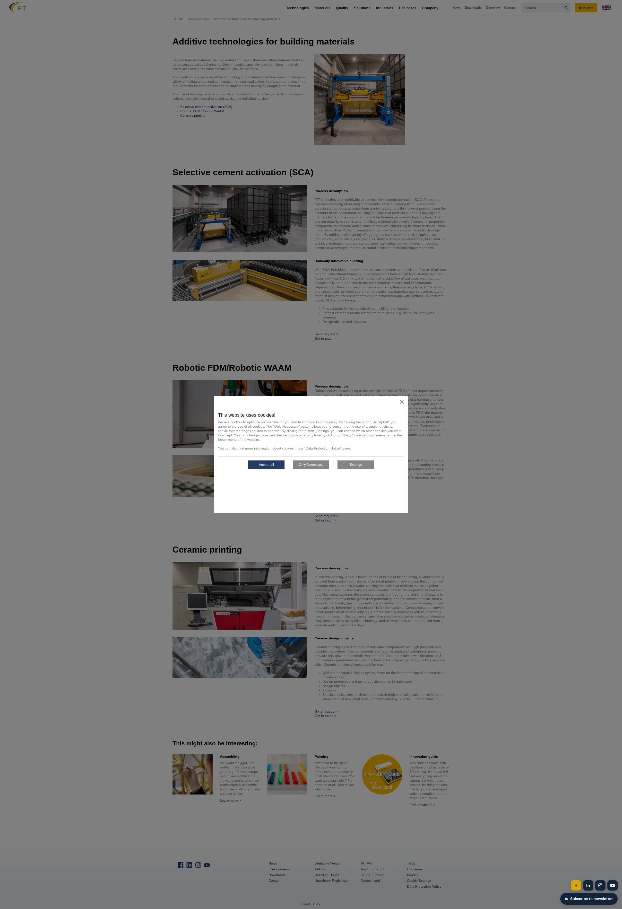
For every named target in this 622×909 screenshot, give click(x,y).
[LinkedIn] (588, 885)
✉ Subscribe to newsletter (589, 898)
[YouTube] (612, 885)
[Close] (402, 402)
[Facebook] (576, 885)
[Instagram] (600, 885)
